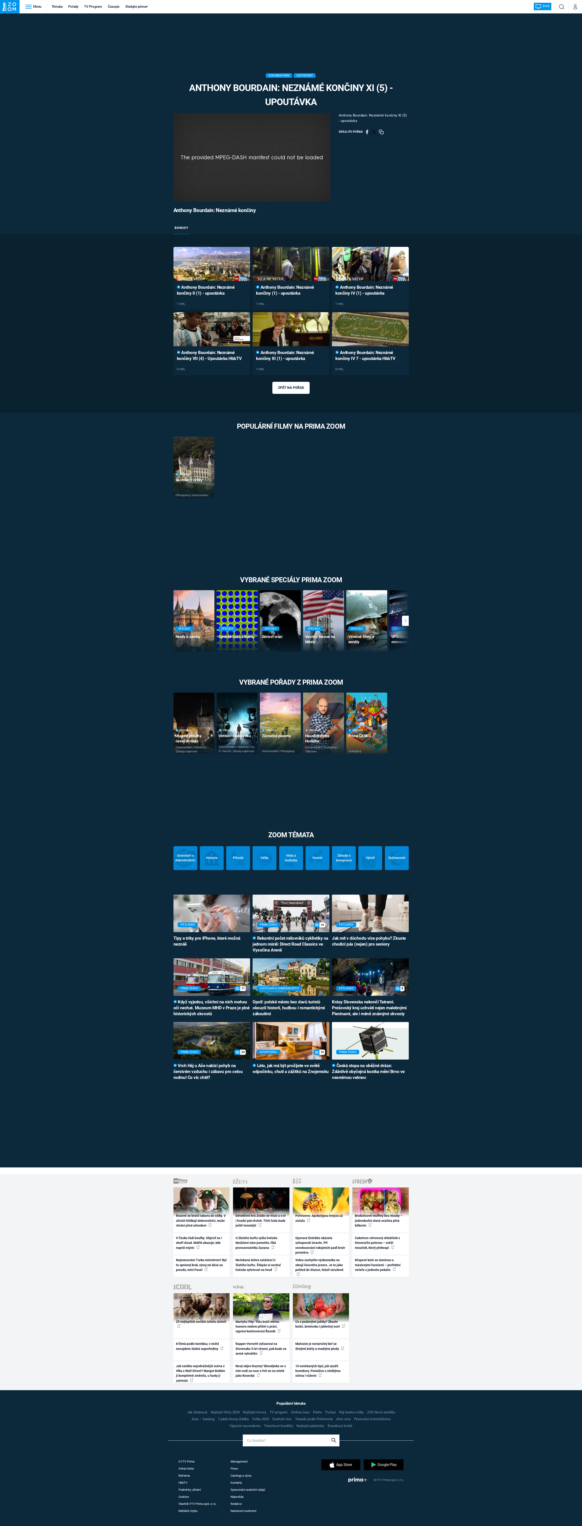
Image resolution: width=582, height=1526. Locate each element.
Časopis (114, 7)
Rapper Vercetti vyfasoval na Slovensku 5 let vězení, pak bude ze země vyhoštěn (261, 1348)
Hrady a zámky (188, 636)
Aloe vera (343, 1419)
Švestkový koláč (340, 1426)
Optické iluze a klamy (236, 636)
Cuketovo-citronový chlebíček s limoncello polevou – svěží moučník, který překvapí (377, 1243)
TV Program (93, 7)
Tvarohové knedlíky (278, 1426)
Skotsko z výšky (189, 480)
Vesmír (317, 858)
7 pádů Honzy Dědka (233, 1419)
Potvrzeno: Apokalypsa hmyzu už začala (319, 1218)
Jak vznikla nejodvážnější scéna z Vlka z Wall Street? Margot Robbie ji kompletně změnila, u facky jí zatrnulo (200, 1373)
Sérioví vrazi (272, 636)
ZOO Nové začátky (381, 1412)
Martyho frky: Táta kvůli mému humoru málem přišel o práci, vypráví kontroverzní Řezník (257, 1326)
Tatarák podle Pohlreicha (314, 1419)
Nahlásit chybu (188, 1511)
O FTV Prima (186, 1461)
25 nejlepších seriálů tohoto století (201, 1322)
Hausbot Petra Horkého (317, 738)
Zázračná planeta (276, 736)
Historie (212, 858)
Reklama (184, 1475)
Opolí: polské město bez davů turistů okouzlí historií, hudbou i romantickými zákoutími (289, 1008)
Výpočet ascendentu (245, 1426)
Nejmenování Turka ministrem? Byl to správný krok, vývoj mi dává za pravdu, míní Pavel (201, 1265)
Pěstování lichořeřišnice (372, 1419)
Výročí (370, 858)
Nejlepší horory (254, 1412)
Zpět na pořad (291, 388)
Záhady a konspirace (344, 858)
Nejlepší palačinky (310, 1426)
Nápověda (237, 1496)
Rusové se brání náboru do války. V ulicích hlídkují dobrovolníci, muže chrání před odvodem (201, 1220)
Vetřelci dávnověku (235, 736)
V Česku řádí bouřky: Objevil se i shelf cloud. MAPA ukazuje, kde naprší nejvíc (199, 1243)
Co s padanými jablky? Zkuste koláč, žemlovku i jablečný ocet (318, 1324)
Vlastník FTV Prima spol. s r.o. (197, 1504)
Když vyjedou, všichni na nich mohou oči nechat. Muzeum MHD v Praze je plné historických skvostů (211, 1008)
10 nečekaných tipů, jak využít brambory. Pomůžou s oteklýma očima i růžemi (318, 1371)
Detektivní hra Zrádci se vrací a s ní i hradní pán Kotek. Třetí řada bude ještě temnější (261, 1220)
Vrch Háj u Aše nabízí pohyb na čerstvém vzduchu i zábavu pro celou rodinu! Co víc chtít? (208, 1071)
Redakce (236, 1504)
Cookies (183, 1496)
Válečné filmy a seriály (361, 639)
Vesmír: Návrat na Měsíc (320, 639)
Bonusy (181, 228)
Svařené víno (282, 1419)
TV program (279, 1412)
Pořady (73, 7)
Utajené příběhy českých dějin (189, 738)
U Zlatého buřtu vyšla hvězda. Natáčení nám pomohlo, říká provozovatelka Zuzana (257, 1243)
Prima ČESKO (359, 736)
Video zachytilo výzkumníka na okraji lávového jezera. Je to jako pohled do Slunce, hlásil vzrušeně (319, 1265)
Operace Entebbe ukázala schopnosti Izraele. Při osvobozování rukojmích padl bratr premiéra (320, 1245)
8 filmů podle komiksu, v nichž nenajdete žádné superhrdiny (197, 1346)
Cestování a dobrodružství (185, 858)
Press (234, 1468)
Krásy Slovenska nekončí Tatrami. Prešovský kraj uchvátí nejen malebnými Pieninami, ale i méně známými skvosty (369, 1008)
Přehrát (185, 474)
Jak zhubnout (197, 1412)
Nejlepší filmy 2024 (225, 1412)
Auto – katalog (203, 1419)
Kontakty (236, 1482)
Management (239, 1461)
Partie (317, 1412)
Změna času (300, 1412)
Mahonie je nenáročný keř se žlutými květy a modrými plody (317, 1346)
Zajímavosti (396, 858)
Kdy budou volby (351, 1412)
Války (264, 858)
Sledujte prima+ (136, 7)
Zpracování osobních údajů (248, 1489)
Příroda (238, 858)
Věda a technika (291, 858)
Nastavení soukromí (243, 1511)
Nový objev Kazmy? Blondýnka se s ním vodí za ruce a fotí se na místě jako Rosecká (261, 1371)
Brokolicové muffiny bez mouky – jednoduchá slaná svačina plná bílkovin (378, 1220)
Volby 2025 (260, 1419)
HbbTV (182, 1482)
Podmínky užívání (189, 1489)
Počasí (330, 1412)
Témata (57, 7)
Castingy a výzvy (241, 1475)
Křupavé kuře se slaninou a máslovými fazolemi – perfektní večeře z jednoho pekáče (378, 1265)
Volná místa (186, 1468)
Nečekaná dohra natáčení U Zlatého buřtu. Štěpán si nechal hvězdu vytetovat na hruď (258, 1265)
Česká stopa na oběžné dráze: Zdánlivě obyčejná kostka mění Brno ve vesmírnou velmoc (368, 1071)
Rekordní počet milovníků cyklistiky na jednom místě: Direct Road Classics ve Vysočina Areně (290, 944)
